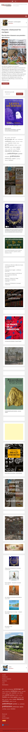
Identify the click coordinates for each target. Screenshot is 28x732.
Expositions (10, 23)
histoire (15, 145)
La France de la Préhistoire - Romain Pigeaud (13, 341)
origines (10, 701)
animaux (8, 137)
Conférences (4, 676)
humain (6, 149)
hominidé (19, 145)
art (13, 139)
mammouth (6, 699)
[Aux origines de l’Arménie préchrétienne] (14, 591)
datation (13, 141)
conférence (8, 141)
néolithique (15, 151)
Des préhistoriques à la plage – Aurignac (13, 611)
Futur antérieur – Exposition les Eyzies (13, 582)
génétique (12, 145)
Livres (3, 682)
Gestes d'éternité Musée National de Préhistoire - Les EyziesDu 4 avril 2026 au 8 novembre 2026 (13, 129)
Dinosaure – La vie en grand (14, 21)
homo (11, 147)
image (9, 149)
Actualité (4, 674)
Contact (3, 716)
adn (6, 137)
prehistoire (7, 156)
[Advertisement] (14, 432)
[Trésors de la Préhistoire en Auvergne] (14, 561)
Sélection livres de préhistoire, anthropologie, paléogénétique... (15, 179)
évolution (11, 160)
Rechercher (19, 93)
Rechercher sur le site (9, 91)
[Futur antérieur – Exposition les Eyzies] (14, 576)
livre (11, 149)
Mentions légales (5, 718)
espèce (21, 141)
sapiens (14, 158)
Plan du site (4, 714)
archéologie (8, 139)
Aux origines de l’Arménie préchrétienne (13, 597)
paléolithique (12, 153)
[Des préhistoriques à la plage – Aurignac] (14, 605)
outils (6, 153)
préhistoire (15, 156)
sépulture (6, 160)
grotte (7, 145)
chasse (16, 139)
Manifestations (5, 684)
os (20, 151)
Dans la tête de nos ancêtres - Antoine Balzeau (13, 473)
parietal (20, 153)
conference (20, 139)
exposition (10, 143)
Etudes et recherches (6, 678)
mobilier (14, 149)
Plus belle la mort (8, 626)
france (18, 143)
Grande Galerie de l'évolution (14, 526)
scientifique (18, 158)
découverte (17, 141)
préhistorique (8, 158)
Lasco (10, 666)
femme (14, 143)
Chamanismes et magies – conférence (13, 269)
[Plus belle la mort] (14, 620)
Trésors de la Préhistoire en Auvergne (13, 283)
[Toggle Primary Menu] (26, 16)
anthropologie (13, 137)
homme (7, 147)
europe (6, 143)
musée (18, 149)
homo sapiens (16, 147)
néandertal (8, 151)
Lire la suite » (6, 84)
